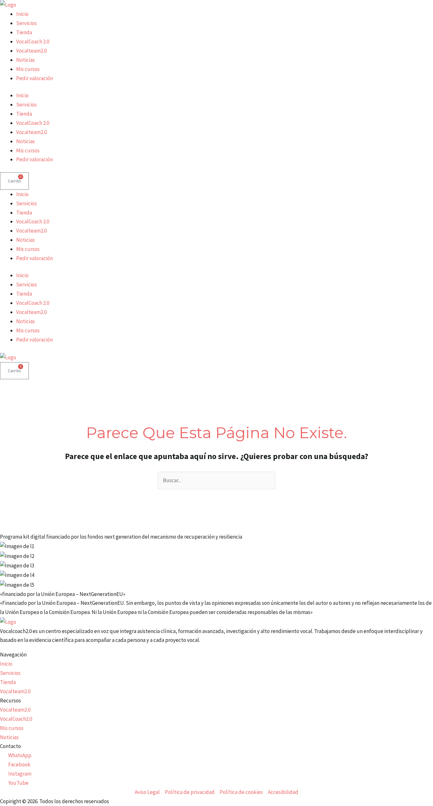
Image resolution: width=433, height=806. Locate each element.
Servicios (26, 23)
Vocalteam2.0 (31, 50)
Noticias (25, 59)
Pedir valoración (34, 78)
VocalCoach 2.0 (32, 41)
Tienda (24, 32)
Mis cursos (28, 69)
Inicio (22, 13)
